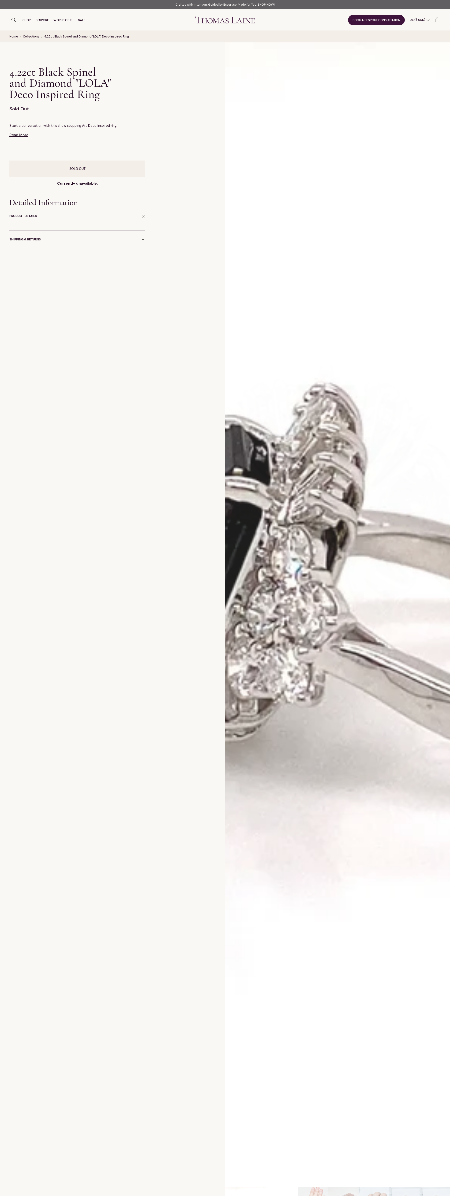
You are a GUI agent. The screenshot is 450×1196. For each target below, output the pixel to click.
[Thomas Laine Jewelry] (225, 20)
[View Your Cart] (438, 20)
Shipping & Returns (25, 240)
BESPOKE (42, 20)
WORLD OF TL (63, 20)
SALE (81, 20)
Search (13, 20)
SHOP (26, 20)
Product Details (23, 216)
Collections (31, 36)
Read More (18, 134)
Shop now (266, 5)
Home (13, 36)
